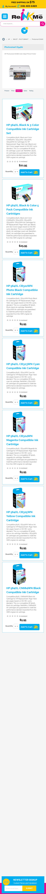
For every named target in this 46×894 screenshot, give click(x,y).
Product (6, 91)
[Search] (43, 23)
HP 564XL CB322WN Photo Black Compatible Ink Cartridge (22, 290)
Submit (29, 888)
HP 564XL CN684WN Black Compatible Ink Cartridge (23, 590)
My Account (10, 6)
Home (3, 39)
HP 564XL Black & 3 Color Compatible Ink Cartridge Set (22, 129)
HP (9, 39)
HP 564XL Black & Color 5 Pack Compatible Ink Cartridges (22, 209)
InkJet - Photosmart (21, 39)
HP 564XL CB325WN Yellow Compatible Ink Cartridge (20, 516)
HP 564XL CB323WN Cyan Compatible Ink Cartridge (23, 366)
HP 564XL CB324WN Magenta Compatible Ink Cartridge (22, 440)
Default (18, 91)
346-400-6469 (28, 6)
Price (12, 91)
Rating (31, 91)
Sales (25, 91)
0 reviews (23, 161)
